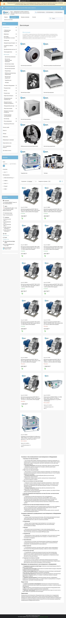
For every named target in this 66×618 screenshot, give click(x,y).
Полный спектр (6, 27)
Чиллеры (46, 173)
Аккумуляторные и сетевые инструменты (8, 103)
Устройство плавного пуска (8, 46)
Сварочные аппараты (8, 95)
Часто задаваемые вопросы (7, 147)
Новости (5, 130)
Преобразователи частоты (9, 49)
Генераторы (6, 40)
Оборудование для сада (9, 105)
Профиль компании (25, 17)
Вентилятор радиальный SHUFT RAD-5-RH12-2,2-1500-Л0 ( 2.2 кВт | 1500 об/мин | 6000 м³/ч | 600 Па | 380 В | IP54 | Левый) (30, 285)
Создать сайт (23, 0)
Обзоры (4, 133)
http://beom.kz (6, 235)
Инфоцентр (5, 136)
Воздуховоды (47, 119)
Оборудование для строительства (8, 99)
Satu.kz (38, 615)
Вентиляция (6, 54)
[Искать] (50, 18)
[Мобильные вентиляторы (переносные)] (30, 134)
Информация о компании (8, 139)
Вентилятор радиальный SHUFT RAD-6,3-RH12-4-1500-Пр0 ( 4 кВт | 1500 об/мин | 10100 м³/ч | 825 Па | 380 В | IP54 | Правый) (30, 360)
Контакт (34, 17)
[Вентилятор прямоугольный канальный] (53, 53)
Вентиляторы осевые (25, 92)
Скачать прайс (6, 127)
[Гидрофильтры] (30, 161)
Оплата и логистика (8, 19)
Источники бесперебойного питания (9, 37)
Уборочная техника (8, 108)
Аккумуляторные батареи (9, 43)
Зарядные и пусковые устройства (8, 111)
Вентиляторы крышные (49, 92)
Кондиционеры (7, 88)
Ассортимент (13, 17)
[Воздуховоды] (53, 107)
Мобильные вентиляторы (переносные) (29, 146)
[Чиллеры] (53, 161)
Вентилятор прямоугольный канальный (52, 65)
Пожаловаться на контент (43, 616)
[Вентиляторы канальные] (30, 53)
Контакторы (6, 118)
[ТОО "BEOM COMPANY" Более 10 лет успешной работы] (6, 13)
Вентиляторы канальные (26, 65)
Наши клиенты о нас (7, 142)
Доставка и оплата (7, 150)
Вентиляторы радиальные (49, 146)
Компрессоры (7, 93)
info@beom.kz (6, 239)
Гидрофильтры (24, 173)
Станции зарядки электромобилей (7, 115)
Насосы (5, 90)
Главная (6, 17)
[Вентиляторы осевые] (30, 80)
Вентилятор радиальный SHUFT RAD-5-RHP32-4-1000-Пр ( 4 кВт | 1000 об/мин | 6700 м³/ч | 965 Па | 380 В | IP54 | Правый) (53, 323)
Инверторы (6, 34)
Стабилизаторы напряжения (7, 31)
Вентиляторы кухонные (26, 119)
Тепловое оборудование (9, 85)
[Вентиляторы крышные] (53, 80)
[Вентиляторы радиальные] (53, 134)
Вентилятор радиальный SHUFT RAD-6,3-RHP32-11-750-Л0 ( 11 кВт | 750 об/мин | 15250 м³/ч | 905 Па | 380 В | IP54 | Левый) (52, 360)
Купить (22, 218)
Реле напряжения (8, 121)
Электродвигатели (8, 51)
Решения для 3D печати (9, 123)
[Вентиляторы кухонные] (30, 107)
